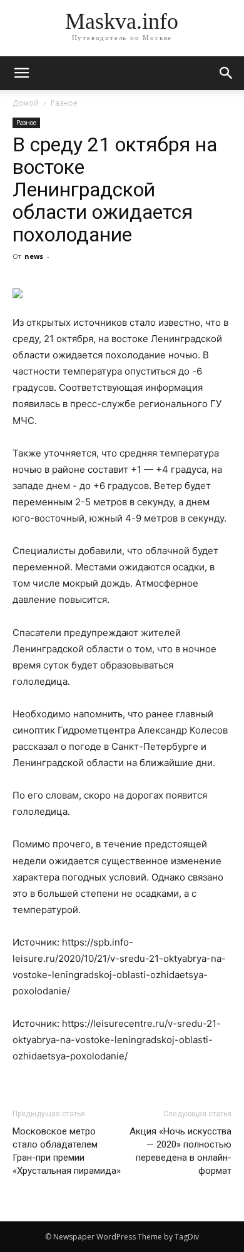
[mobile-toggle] (21, 73)
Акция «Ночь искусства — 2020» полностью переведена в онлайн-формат (180, 1151)
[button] (226, 73)
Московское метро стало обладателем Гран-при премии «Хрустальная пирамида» (67, 1151)
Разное (64, 103)
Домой (26, 103)
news (33, 256)
